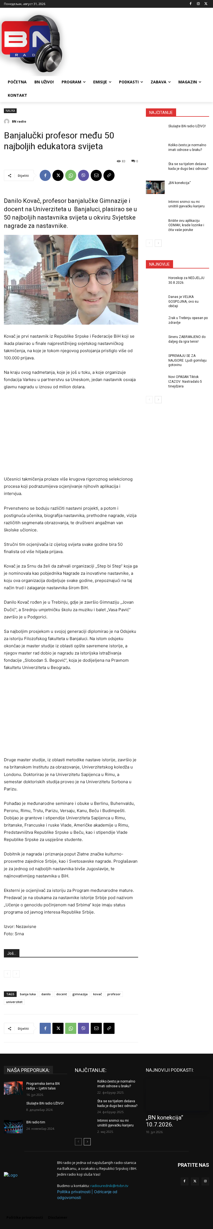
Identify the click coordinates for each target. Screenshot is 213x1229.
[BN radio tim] (13, 1126)
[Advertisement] (144, 42)
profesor (114, 994)
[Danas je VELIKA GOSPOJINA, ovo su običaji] (155, 301)
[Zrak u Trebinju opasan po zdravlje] (155, 322)
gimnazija (80, 994)
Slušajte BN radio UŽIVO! (187, 126)
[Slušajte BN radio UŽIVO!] (155, 130)
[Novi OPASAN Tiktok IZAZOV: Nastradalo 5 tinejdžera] (155, 381)
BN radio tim (35, 1122)
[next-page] (158, 243)
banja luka (28, 994)
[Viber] (83, 175)
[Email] (96, 175)
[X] (206, 4)
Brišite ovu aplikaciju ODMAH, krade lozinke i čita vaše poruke (186, 225)
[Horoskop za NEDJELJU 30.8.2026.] (155, 282)
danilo (46, 994)
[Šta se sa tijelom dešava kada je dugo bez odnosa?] (155, 168)
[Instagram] (198, 4)
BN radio (19, 121)
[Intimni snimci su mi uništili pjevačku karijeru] (155, 206)
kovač (97, 994)
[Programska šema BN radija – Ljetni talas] (13, 1088)
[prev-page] (7, 973)
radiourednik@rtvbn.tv (109, 1185)
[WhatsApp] (70, 175)
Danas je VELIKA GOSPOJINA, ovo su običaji (183, 301)
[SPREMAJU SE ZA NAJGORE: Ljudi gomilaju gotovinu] (155, 360)
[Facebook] (190, 4)
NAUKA (10, 111)
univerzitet (14, 1002)
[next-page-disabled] (16, 973)
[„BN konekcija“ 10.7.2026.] (177, 1095)
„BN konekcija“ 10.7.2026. (164, 1121)
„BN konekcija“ (179, 183)
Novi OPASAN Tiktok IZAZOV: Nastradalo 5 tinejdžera (185, 381)
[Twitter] (195, 1181)
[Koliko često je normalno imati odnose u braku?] (155, 149)
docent (61, 994)
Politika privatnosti (73, 1191)
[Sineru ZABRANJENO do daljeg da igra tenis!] (155, 341)
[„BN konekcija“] (155, 187)
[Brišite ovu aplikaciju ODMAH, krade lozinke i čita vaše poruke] (155, 225)
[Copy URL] (109, 175)
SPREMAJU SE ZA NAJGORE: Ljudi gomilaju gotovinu (187, 360)
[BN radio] (7, 121)
